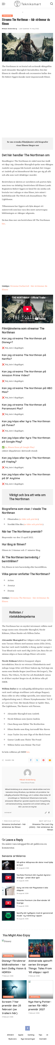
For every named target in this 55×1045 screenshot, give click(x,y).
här (3, 223)
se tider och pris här (28, 519)
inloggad (21, 843)
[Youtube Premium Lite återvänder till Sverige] (8, 903)
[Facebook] (30, 760)
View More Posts (27, 783)
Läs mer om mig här (29, 807)
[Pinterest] (43, 760)
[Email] (49, 760)
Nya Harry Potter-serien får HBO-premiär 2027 (39, 1005)
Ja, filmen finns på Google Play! (20, 447)
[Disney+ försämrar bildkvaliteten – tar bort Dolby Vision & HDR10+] (14, 948)
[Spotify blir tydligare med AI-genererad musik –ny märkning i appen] (8, 916)
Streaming (7, 15)
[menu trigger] (4, 4)
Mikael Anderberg (9, 29)
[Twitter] (37, 760)
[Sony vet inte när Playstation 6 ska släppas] (8, 890)
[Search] (51, 4)
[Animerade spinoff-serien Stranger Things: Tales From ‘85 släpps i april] (40, 948)
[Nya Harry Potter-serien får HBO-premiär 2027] (40, 989)
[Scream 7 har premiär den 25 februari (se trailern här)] (14, 989)
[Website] (45, 812)
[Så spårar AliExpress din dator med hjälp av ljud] (8, 865)
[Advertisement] (27, 109)
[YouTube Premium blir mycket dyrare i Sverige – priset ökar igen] (8, 878)
